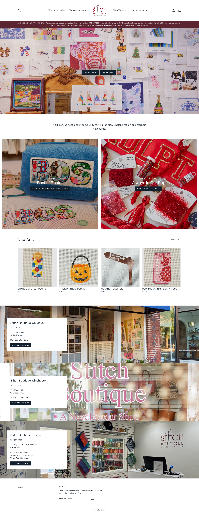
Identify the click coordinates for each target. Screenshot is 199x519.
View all (175, 240)
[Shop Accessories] (149, 184)
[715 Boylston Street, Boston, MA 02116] (99, 449)
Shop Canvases (77, 10)
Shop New (90, 72)
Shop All (108, 72)
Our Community (140, 10)
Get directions (20, 345)
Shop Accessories (56, 10)
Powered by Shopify (99, 510)
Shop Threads (120, 10)
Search (20, 487)
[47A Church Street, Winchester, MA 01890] (99, 392)
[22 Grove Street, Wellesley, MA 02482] (99, 334)
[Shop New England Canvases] (50, 184)
